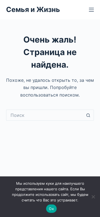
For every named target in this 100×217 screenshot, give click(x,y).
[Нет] (93, 196)
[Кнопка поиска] (88, 115)
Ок (51, 208)
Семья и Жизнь (33, 9)
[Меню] (91, 9)
